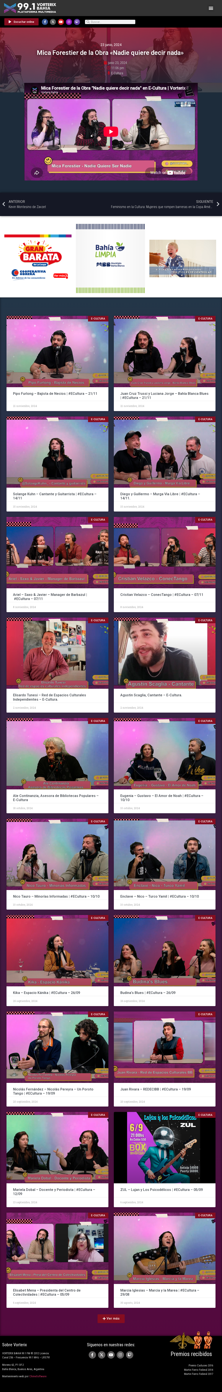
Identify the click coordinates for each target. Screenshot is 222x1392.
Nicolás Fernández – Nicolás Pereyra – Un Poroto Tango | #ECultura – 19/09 (53, 1091)
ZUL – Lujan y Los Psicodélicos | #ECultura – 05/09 (161, 1190)
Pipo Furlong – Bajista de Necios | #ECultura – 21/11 (55, 394)
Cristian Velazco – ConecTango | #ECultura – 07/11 (161, 595)
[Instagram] (69, 22)
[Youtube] (61, 22)
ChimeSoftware (37, 1376)
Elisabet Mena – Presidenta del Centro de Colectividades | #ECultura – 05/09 (47, 1292)
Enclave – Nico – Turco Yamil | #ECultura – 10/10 (159, 896)
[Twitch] (77, 22)
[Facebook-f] (45, 22)
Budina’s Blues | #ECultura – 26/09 (148, 993)
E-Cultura (117, 73)
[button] (210, 8)
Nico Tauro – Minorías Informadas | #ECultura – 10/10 (56, 896)
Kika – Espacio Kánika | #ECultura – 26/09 (47, 993)
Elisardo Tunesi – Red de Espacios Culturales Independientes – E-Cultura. (49, 697)
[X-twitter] (53, 22)
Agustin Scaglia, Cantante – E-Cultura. (151, 695)
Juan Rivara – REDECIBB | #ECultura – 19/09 (155, 1089)
